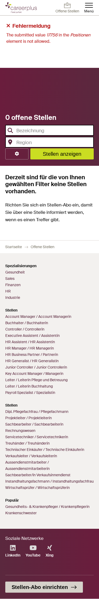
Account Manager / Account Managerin (38, 316)
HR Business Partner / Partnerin (31, 354)
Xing (50, 555)
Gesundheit (15, 272)
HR (8, 291)
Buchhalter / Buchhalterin (26, 322)
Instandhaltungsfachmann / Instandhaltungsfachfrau (49, 481)
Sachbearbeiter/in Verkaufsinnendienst (37, 475)
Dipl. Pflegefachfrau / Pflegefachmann (36, 411)
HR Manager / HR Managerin (29, 348)
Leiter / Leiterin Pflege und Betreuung (36, 380)
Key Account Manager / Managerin (34, 373)
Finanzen (13, 284)
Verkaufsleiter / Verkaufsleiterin (31, 456)
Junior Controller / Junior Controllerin (36, 367)
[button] (17, 153)
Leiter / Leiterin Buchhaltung (29, 386)
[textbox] (47, 130)
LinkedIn (12, 555)
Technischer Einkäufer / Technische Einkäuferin (44, 449)
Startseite (13, 246)
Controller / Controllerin (24, 329)
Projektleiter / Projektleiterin (28, 418)
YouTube (33, 555)
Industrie (12, 297)
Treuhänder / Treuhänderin (27, 443)
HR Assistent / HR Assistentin (30, 341)
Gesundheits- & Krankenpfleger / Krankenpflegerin (47, 506)
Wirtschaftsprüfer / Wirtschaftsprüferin (37, 487)
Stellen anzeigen (62, 154)
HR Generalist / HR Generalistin (32, 361)
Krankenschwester (21, 513)
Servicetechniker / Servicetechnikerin (36, 437)
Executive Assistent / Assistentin (32, 335)
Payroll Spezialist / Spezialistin (30, 392)
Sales (10, 278)
